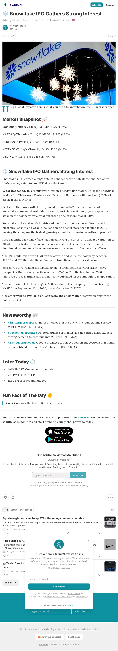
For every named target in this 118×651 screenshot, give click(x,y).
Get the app (74, 636)
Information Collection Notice (58, 596)
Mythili (22, 529)
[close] (88, 540)
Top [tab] (6, 509)
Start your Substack (50, 636)
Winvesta (83, 417)
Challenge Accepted (22, 322)
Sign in (110, 4)
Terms (76, 629)
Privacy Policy (82, 596)
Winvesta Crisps (18, 26)
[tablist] (18, 510)
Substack (43, 644)
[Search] (112, 510)
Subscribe (96, 5)
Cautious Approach (21, 342)
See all (8, 582)
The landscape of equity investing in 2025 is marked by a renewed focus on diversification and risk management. (50, 524)
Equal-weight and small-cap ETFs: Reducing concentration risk (43, 518)
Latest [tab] (14, 509)
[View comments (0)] (38, 533)
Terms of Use (74, 593)
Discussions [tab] (26, 509)
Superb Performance (22, 332)
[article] (59, 526)
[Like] (5, 36)
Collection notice (89, 629)
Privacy (67, 629)
